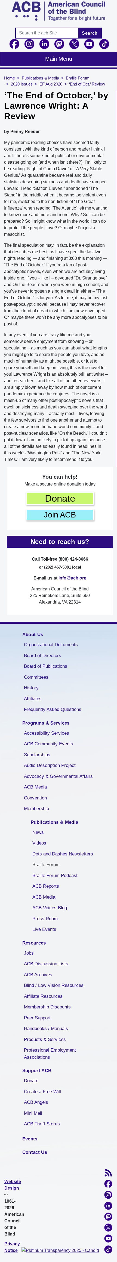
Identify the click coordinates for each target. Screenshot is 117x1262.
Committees (36, 677)
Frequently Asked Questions (52, 709)
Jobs (29, 953)
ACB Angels (36, 1102)
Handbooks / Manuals (46, 1028)
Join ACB (60, 514)
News (38, 832)
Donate (60, 498)
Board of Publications (45, 666)
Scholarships (37, 754)
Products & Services (45, 1039)
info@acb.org (73, 578)
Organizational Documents (51, 644)
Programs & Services (46, 723)
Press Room (45, 918)
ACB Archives (38, 974)
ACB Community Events (48, 743)
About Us (32, 634)
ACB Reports (45, 886)
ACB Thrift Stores (42, 1123)
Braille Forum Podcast (55, 875)
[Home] (58, 11)
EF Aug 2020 (50, 84)
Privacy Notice (12, 1247)
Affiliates (33, 698)
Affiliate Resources (43, 996)
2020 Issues (22, 84)
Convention (35, 798)
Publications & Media (40, 78)
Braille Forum (78, 78)
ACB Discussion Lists (46, 963)
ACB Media (35, 787)
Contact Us (34, 1152)
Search (90, 33)
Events (30, 1139)
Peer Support (37, 1017)
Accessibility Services (46, 733)
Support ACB (36, 1070)
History (31, 687)
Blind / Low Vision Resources (54, 985)
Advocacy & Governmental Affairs (58, 776)
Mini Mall (33, 1113)
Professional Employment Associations (50, 1054)
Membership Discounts (47, 1007)
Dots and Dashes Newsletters (62, 854)
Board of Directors (42, 655)
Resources (34, 943)
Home (9, 78)
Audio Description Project (50, 765)
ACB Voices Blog (49, 907)
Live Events (44, 929)
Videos (39, 843)
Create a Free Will (42, 1091)
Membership (36, 808)
